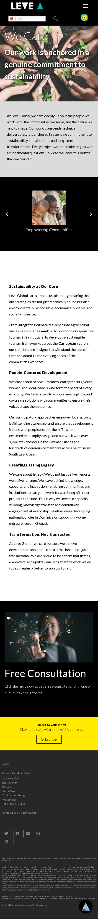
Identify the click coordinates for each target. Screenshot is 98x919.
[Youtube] (27, 833)
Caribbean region (73, 343)
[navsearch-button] (55, 18)
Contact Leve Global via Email (19, 812)
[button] (7, 214)
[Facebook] (17, 833)
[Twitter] (6, 833)
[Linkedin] (6, 841)
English (18, 18)
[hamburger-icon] (85, 6)
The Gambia (42, 331)
